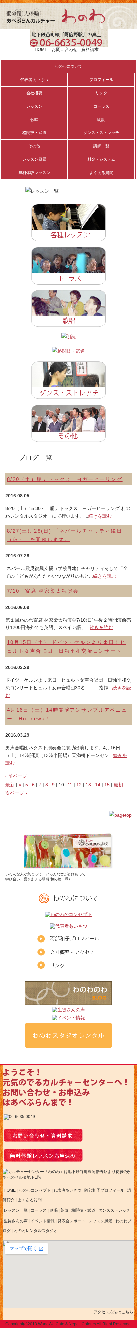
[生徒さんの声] (68, 1010)
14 (97, 784)
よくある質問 (30, 1200)
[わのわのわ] (68, 1002)
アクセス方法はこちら (113, 1312)
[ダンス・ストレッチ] (68, 394)
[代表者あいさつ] (68, 926)
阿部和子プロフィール (104, 1190)
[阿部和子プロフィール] (68, 940)
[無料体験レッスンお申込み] (43, 1159)
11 (70, 784)
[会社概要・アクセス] (68, 953)
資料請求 (90, 49)
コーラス (39, 1210)
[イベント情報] (68, 1018)
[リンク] (68, 966)
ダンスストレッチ (114, 1210)
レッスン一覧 (16, 1210)
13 (88, 784)
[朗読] (68, 336)
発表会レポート (71, 1221)
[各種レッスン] (68, 236)
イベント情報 (43, 1221)
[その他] (68, 437)
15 (107, 784)
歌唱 (54, 1210)
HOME (41, 49)
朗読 (64, 1210)
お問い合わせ (64, 49)
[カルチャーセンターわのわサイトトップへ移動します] (68, 26)
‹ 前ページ (16, 776)
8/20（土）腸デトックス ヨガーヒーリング (65, 479)
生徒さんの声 (16, 1221)
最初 (118, 784)
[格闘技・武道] (68, 351)
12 (79, 784)
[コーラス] (68, 280)
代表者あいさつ (67, 1190)
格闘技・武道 (83, 1210)
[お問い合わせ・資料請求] (43, 1139)
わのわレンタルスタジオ (36, 1230)
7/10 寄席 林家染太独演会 (43, 591)
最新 (10, 784)
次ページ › (16, 793)
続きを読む (100, 516)
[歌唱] (68, 322)
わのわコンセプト (35, 1190)
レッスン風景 (100, 1221)
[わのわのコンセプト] (68, 915)
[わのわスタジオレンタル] (68, 1045)
